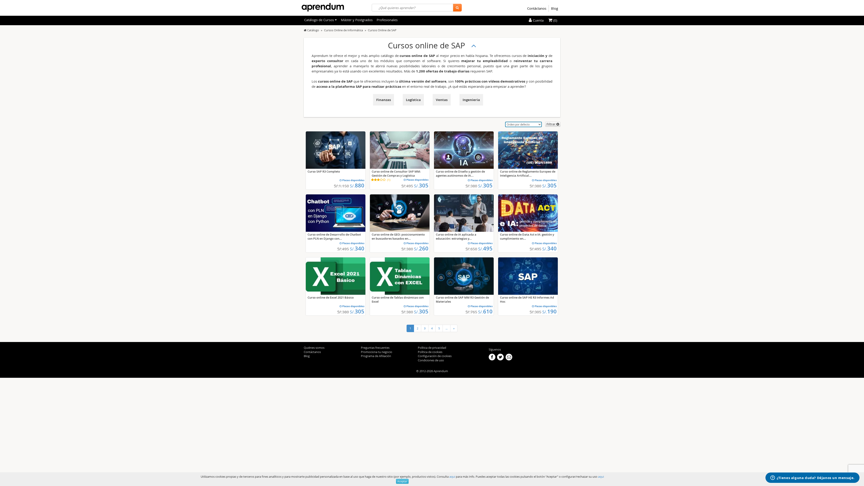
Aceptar (402, 481)
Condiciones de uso (431, 360)
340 (357, 248)
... (447, 328)
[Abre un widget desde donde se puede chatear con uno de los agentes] (812, 478)
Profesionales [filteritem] (387, 20)
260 (421, 248)
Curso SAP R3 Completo (324, 171)
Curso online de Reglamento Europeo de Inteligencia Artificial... (527, 173)
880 (357, 185)
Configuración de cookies (435, 356)
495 (485, 248)
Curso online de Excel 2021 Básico (331, 297)
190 (549, 311)
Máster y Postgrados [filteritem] (357, 20)
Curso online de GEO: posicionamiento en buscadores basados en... (398, 236)
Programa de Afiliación (376, 356)
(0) (554, 20)
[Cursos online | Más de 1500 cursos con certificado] (322, 7)
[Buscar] (457, 7)
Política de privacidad (432, 348)
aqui (452, 477)
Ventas (442, 99)
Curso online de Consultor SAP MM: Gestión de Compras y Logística (396, 173)
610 (485, 311)
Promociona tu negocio (376, 352)
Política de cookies (430, 352)
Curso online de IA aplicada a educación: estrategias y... (456, 236)
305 (421, 185)
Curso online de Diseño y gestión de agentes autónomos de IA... (460, 173)
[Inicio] (305, 30)
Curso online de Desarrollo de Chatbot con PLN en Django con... (334, 236)
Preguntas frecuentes (375, 348)
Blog (554, 8)
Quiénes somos (314, 348)
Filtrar (551, 124)
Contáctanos (536, 8)
